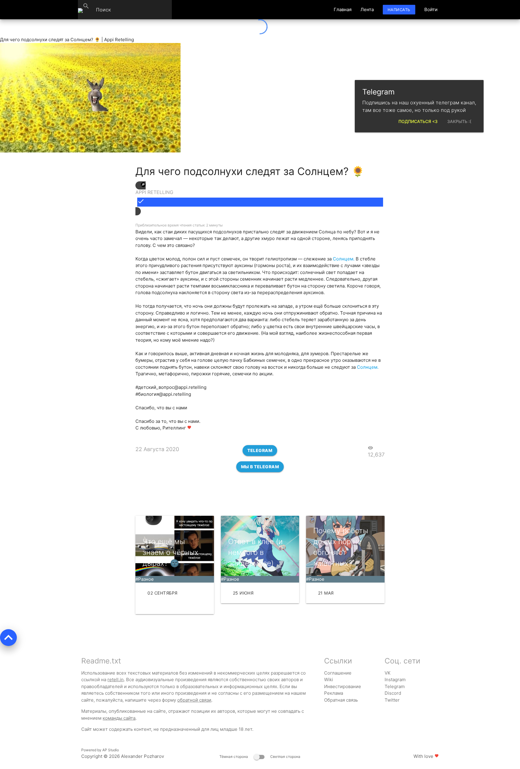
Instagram (395, 679)
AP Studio (110, 750)
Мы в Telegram (260, 466)
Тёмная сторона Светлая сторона (259, 756)
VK (388, 673)
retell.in (115, 679)
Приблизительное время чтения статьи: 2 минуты (179, 225)
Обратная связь (341, 700)
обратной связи (194, 700)
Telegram (259, 450)
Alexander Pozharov (142, 756)
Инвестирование (342, 686)
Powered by (100, 750)
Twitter (392, 700)
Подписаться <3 (418, 121)
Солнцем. (343, 259)
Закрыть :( (459, 121)
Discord (393, 693)
